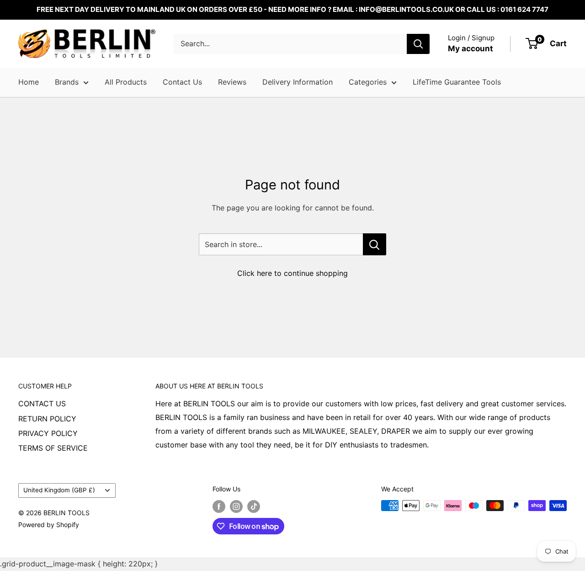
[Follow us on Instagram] (236, 506)
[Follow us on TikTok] (253, 506)
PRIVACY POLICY (48, 433)
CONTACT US (42, 403)
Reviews (232, 81)
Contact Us (182, 81)
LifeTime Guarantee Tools (457, 81)
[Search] (418, 44)
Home (28, 81)
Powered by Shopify (48, 524)
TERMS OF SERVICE (53, 447)
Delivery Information (297, 81)
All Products (126, 81)
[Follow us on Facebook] (219, 506)
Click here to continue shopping (292, 273)
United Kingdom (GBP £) (59, 490)
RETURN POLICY (47, 418)
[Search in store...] (374, 244)
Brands (67, 81)
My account (470, 48)
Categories (368, 81)
